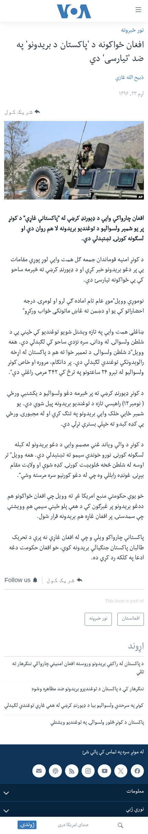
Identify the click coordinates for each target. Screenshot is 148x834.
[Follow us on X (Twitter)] (120, 770)
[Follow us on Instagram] (88, 770)
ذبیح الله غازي (129, 78)
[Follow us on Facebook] (137, 770)
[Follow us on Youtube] (104, 770)
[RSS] (71, 770)
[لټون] (120, 825)
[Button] (22, 111)
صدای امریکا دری (73, 825)
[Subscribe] (38, 770)
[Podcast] (55, 770)
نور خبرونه (132, 30)
